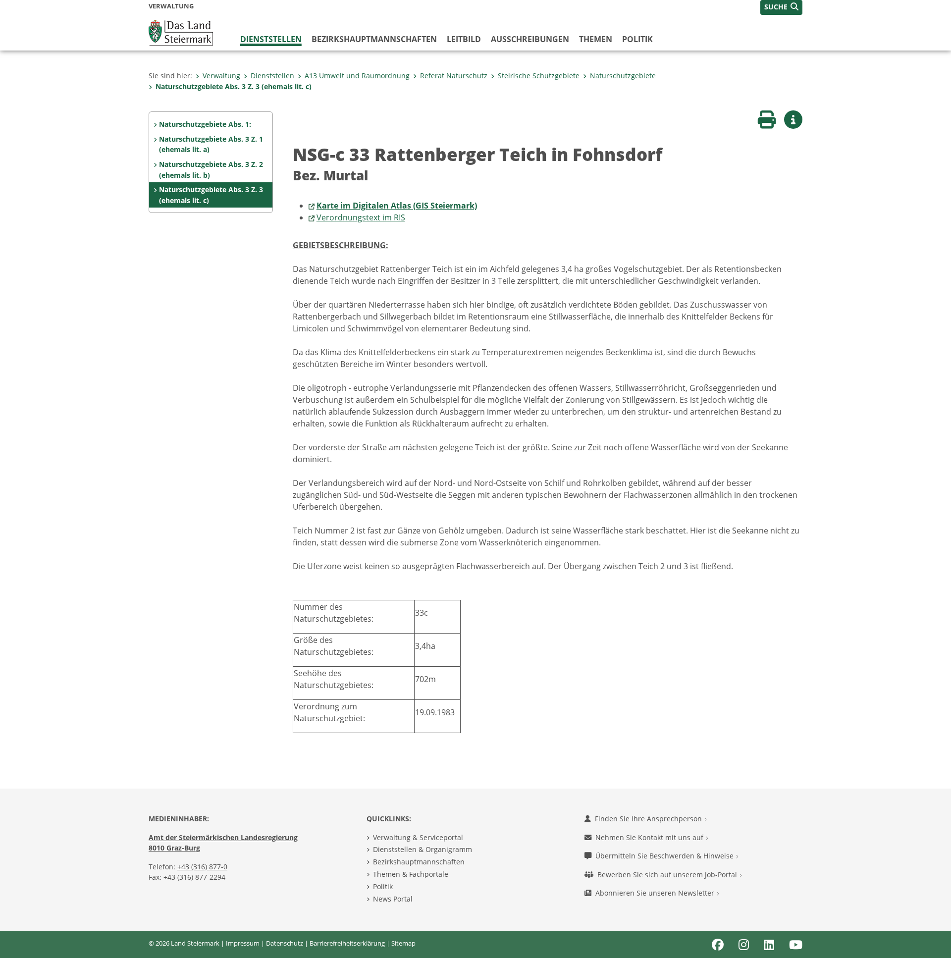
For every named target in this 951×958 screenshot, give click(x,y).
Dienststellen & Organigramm (422, 849)
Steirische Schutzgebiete (539, 75)
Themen (595, 39)
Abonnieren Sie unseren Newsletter (655, 893)
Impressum (243, 943)
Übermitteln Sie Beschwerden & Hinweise (665, 855)
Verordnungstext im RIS (361, 217)
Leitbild (464, 39)
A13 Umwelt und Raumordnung (357, 75)
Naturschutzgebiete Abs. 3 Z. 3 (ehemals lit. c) (234, 86)
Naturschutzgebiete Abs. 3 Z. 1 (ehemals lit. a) (211, 144)
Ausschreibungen (530, 39)
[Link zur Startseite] (181, 31)
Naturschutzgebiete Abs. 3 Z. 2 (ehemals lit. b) (211, 170)
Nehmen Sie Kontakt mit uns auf (650, 837)
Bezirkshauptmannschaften (419, 861)
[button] (781, 7)
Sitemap (403, 943)
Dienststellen (271, 39)
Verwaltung (221, 75)
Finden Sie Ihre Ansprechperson (649, 818)
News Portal (393, 899)
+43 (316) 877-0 (202, 866)
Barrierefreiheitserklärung (347, 943)
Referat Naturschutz (453, 75)
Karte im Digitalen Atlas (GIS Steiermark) (397, 205)
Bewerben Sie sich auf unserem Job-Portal (668, 874)
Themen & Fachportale (410, 874)
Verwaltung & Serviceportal (418, 837)
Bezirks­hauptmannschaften (374, 39)
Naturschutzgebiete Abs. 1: (205, 124)
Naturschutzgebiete (623, 75)
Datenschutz (284, 943)
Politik (637, 39)
